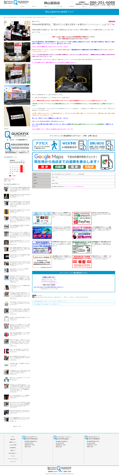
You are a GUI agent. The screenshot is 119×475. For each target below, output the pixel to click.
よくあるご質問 (12, 444)
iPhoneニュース (60, 297)
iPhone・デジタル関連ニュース (70, 297)
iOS (49, 297)
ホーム (12, 436)
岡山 (46, 297)
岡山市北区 (38, 297)
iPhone (87, 297)
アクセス (13, 456)
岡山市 (43, 297)
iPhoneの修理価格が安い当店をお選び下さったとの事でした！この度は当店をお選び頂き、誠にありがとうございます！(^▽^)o (20, 357)
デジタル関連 (54, 297)
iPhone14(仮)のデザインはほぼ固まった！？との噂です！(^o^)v (46, 304)
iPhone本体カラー (13, 453)
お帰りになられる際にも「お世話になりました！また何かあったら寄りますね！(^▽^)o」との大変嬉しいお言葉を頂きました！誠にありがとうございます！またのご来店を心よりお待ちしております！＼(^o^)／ (20, 342)
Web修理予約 (13, 447)
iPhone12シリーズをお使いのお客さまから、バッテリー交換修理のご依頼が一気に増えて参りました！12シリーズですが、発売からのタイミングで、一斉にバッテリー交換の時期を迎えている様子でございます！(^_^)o (20, 295)
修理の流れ (12, 439)
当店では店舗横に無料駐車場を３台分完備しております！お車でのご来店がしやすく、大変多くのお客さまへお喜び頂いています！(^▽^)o (20, 249)
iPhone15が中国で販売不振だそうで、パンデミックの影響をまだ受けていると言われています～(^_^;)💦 (20, 242)
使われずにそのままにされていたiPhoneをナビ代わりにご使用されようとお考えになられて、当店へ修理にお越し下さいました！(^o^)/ (20, 263)
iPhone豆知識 (112, 21)
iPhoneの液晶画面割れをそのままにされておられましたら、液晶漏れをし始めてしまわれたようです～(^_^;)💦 (20, 419)
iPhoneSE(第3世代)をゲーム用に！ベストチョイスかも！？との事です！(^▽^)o (50, 301)
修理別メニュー (12, 442)
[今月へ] (21, 160)
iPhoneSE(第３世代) (80, 297)
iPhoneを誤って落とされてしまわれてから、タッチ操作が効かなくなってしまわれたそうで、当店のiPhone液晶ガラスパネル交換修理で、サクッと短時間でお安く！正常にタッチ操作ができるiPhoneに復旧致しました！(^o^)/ (20, 278)
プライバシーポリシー (13, 458)
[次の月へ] (24, 160)
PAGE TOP (115, 460)
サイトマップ (13, 461)
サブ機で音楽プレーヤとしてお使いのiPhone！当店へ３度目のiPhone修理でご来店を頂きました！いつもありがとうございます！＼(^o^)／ (20, 371)
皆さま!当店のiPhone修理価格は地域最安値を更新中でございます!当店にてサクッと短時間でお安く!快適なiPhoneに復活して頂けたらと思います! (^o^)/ (20, 189)
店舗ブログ (12, 450)
